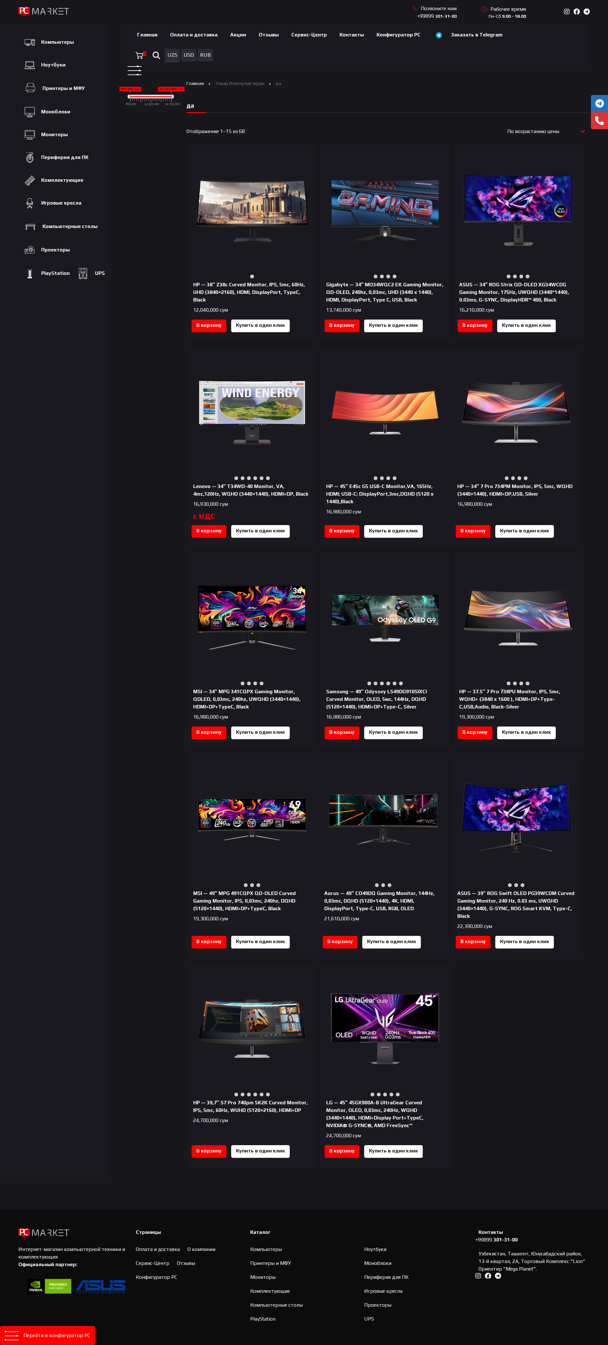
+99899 (437, 16)
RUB (205, 55)
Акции (238, 35)
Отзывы (269, 35)
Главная (147, 35)
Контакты (351, 35)
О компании (201, 1249)
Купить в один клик (260, 325)
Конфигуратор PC (399, 35)
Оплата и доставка (194, 35)
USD (189, 55)
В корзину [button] (209, 325)
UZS (172, 55)
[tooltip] (599, 103)
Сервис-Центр (309, 35)
